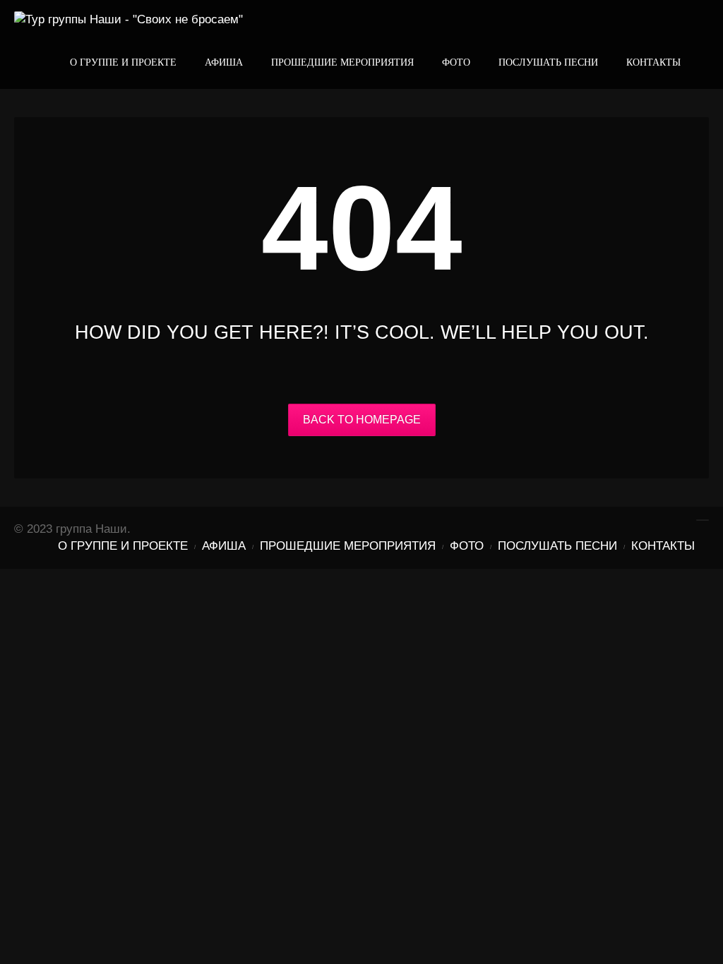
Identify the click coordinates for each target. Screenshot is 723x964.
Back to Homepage (362, 420)
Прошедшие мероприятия (342, 63)
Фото (456, 63)
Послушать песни (548, 63)
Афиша (224, 63)
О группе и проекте (123, 63)
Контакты (653, 63)
